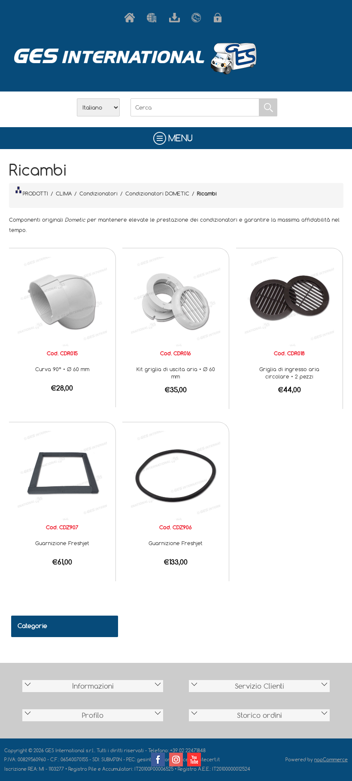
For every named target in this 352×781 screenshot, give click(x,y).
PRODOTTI (35, 193)
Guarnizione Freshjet (62, 543)
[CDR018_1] (289, 300)
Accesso (221, 17)
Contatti (198, 17)
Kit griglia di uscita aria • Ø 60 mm (176, 373)
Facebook (158, 759)
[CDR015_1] (62, 300)
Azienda (154, 17)
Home (131, 17)
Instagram (176, 759)
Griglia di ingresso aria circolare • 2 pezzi (289, 373)
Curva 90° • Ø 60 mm (62, 369)
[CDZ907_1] (62, 474)
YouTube (194, 759)
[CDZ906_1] (175, 474)
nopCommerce (331, 759)
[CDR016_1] (175, 300)
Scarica (176, 17)
